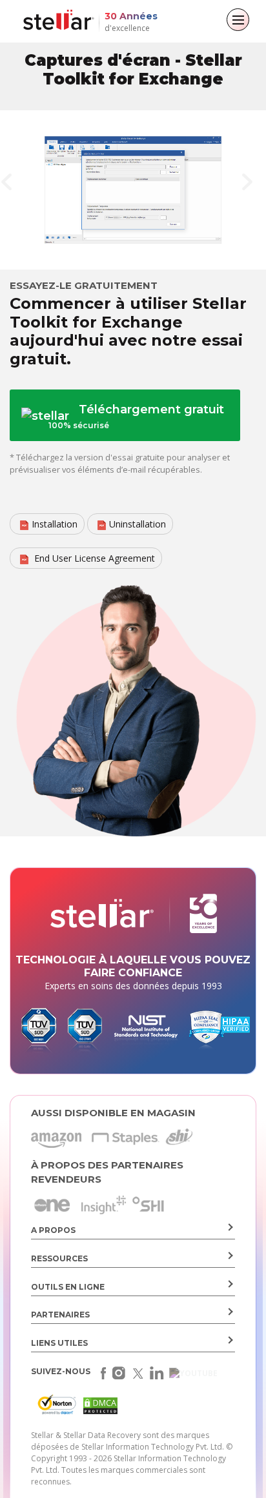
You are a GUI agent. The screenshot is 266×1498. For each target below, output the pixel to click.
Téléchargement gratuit (135, 416)
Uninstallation (137, 524)
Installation (54, 524)
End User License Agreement (93, 558)
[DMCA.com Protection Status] (98, 1408)
